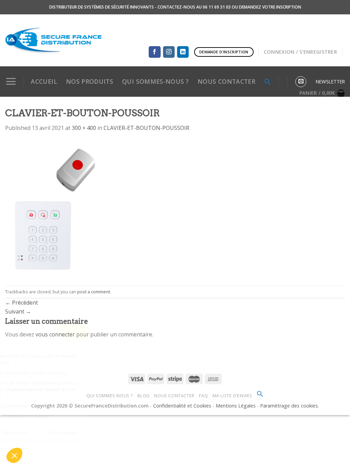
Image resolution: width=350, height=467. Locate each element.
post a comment (93, 292)
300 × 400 (84, 128)
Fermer (24, 432)
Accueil (44, 81)
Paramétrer (72, 432)
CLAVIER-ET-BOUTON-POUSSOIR (146, 128)
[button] (14, 455)
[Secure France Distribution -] (53, 40)
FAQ (203, 396)
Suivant (18, 311)
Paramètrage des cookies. (289, 405)
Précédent (21, 302)
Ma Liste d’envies (232, 396)
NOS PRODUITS (89, 81)
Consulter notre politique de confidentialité (46, 406)
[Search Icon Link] (260, 396)
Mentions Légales (236, 405)
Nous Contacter (174, 396)
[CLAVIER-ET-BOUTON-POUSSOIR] (56, 208)
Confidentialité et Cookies (182, 405)
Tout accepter (120, 432)
